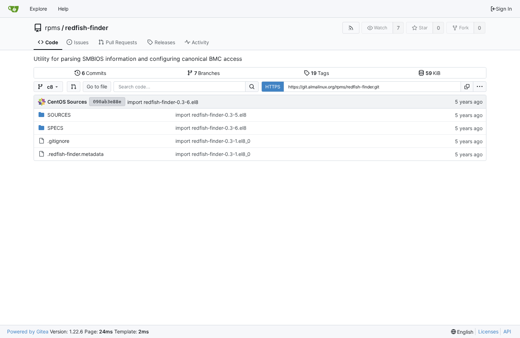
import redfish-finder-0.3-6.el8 (162, 102)
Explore (38, 9)
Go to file (97, 86)
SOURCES (59, 115)
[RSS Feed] (350, 28)
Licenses (488, 331)
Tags (320, 73)
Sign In (504, 9)
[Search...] (252, 86)
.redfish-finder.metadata (75, 154)
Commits (94, 73)
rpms (52, 27)
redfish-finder (86, 27)
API (507, 331)
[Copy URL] (467, 86)
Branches (207, 73)
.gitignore (58, 141)
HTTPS (272, 86)
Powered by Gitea (27, 331)
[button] (73, 86)
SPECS (55, 128)
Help (63, 9)
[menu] (479, 86)
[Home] (13, 8)
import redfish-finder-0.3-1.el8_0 (212, 141)
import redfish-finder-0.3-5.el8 (211, 115)
